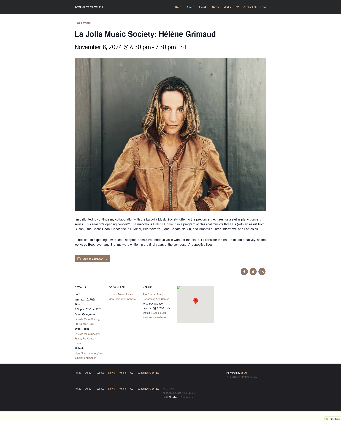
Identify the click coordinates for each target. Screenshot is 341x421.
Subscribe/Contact (148, 372)
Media (227, 7)
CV (237, 7)
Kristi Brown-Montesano (89, 6)
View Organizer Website (122, 299)
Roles (178, 7)
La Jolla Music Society (87, 319)
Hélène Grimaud (164, 224)
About (190, 7)
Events (203, 7)
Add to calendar (93, 259)
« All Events (83, 23)
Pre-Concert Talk (84, 323)
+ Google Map (159, 312)
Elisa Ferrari (174, 397)
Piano (78, 338)
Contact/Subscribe (254, 7)
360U (244, 372)
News (215, 7)
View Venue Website (154, 317)
